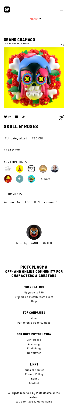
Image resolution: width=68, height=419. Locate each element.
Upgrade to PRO (34, 292)
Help (34, 301)
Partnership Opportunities (34, 322)
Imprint (34, 378)
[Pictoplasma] (7, 9)
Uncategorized (17, 138)
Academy (34, 344)
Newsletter (34, 353)
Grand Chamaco (19, 39)
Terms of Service (34, 370)
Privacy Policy (34, 374)
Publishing (34, 348)
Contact (34, 383)
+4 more (45, 179)
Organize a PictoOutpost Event (34, 297)
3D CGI (38, 138)
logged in (32, 202)
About (34, 318)
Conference (34, 339)
